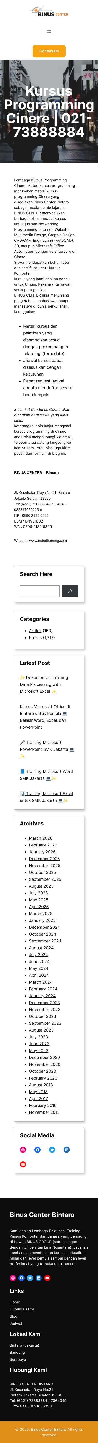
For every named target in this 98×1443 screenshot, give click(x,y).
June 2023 (39, 1043)
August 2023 (41, 1030)
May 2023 (38, 1050)
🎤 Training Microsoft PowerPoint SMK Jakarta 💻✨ (47, 749)
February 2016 (43, 1105)
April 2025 (39, 906)
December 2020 (44, 1057)
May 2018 (38, 1091)
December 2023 (44, 1002)
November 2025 (44, 865)
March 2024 (41, 982)
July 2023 (38, 1037)
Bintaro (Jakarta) (24, 1345)
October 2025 (42, 872)
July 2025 (38, 893)
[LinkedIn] (67, 1150)
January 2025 (42, 920)
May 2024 (39, 968)
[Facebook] (37, 1150)
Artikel (35, 630)
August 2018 (41, 1084)
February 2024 (43, 989)
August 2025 (41, 886)
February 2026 (43, 845)
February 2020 (43, 1078)
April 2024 (39, 975)
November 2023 (44, 1009)
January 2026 (42, 851)
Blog (14, 1316)
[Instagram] (23, 1150)
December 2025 (44, 858)
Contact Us (49, 51)
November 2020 (44, 1064)
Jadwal (16, 1323)
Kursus (35, 637)
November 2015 (44, 1112)
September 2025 (45, 879)
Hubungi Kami (22, 1309)
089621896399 (38, 1406)
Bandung (17, 1352)
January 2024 (42, 995)
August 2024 (41, 947)
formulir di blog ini (49, 453)
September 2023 (45, 1023)
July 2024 (38, 954)
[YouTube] (23, 1164)
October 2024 (42, 934)
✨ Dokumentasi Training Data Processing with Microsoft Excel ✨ (44, 684)
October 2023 (42, 1016)
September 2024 (45, 941)
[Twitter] (52, 1150)
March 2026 (40, 838)
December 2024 (44, 927)
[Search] (70, 591)
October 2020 (42, 1071)
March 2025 (40, 913)
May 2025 (38, 899)
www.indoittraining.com (48, 541)
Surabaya (18, 1359)
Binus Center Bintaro (42, 1215)
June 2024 (39, 961)
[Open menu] (49, 31)
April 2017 (38, 1098)
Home (15, 1302)
